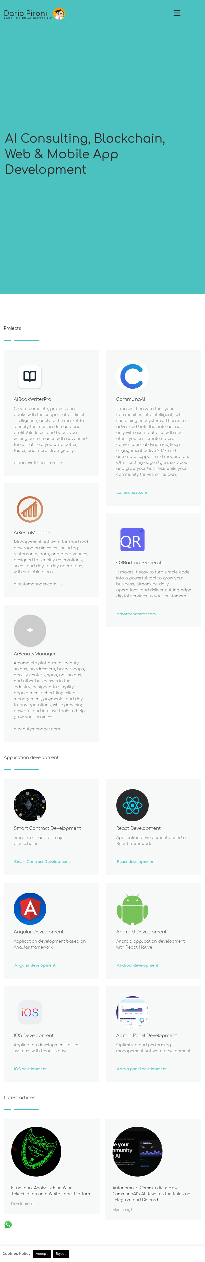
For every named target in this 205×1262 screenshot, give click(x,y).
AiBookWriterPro (32, 399)
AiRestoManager (33, 532)
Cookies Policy (16, 1254)
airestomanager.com (35, 584)
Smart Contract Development (47, 828)
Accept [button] (42, 1254)
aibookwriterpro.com (35, 463)
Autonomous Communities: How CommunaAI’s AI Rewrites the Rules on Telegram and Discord (151, 1194)
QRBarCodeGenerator (141, 562)
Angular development (39, 931)
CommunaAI (130, 399)
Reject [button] (61, 1254)
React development (138, 828)
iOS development (34, 1035)
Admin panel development (146, 1035)
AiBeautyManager (35, 653)
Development (23, 1204)
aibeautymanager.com (37, 729)
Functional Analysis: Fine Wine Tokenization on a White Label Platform (51, 1191)
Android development (141, 931)
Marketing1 (122, 1210)
